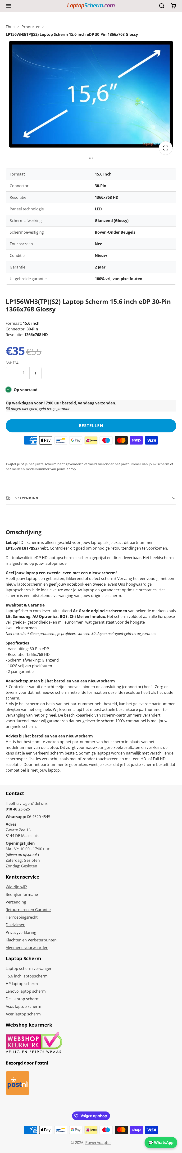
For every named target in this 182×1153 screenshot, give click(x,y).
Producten (31, 26)
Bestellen (91, 425)
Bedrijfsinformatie (22, 894)
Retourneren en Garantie (28, 909)
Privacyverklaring (21, 932)
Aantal (12, 362)
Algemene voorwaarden (27, 947)
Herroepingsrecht (22, 917)
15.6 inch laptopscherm (27, 976)
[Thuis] (91, 6)
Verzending (16, 902)
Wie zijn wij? (16, 886)
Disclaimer (15, 924)
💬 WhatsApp (160, 1142)
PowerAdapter (98, 1142)
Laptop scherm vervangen (29, 968)
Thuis (10, 26)
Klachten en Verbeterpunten (31, 940)
